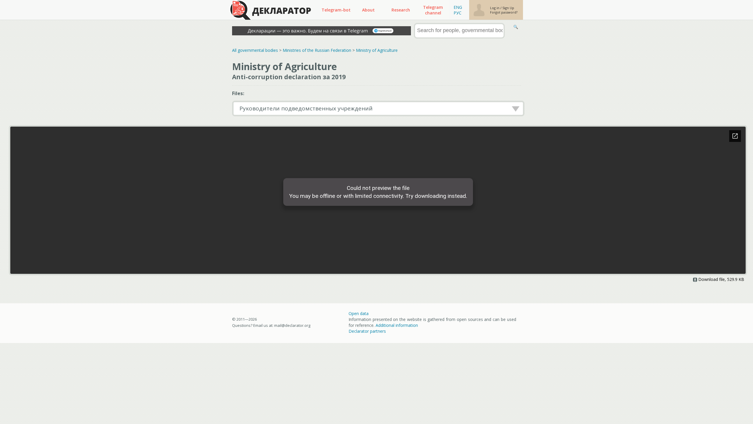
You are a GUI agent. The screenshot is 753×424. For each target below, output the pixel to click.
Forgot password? (503, 12)
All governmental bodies (255, 50)
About (368, 10)
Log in (495, 8)
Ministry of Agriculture (377, 50)
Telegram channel (433, 10)
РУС (458, 13)
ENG (458, 7)
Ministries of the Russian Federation (317, 50)
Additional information (397, 325)
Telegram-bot (336, 10)
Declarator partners (367, 331)
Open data (359, 313)
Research (401, 10)
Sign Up (508, 8)
